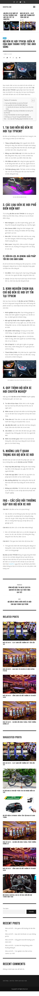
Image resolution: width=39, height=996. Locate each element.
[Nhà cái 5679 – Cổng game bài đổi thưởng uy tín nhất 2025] (16, 684)
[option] (11, 21)
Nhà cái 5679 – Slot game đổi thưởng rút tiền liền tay (27, 15)
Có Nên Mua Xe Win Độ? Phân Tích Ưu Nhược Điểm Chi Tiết (19, 791)
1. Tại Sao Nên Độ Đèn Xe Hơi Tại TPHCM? (16, 103)
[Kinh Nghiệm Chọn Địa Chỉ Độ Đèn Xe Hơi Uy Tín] (19, 71)
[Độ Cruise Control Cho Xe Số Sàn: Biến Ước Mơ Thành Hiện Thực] (16, 883)
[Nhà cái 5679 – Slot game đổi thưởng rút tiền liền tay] (16, 631)
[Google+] (17, 2)
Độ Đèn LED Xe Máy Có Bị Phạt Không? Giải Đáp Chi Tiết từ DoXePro (10, 16)
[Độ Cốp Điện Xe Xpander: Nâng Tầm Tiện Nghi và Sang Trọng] (16, 805)
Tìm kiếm (6, 908)
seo (23, 20)
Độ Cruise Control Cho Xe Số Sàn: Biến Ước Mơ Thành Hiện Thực (17, 896)
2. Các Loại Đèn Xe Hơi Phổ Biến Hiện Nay (15, 105)
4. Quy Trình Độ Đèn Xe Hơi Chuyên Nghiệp (16, 115)
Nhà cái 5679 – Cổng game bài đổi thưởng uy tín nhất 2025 (19, 696)
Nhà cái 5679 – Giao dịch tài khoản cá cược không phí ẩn (18, 670)
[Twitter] (20, 2)
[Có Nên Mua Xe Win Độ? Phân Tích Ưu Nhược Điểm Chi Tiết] (16, 778)
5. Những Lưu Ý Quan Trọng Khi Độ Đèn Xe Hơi (17, 117)
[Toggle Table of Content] (32, 100)
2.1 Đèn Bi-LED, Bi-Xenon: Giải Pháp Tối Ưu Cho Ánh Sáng (19, 108)
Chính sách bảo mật (21, 981)
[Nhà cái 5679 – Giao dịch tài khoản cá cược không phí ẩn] (16, 657)
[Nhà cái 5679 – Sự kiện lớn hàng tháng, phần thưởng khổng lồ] (16, 710)
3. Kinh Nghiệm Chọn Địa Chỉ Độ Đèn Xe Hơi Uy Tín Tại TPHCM (18, 112)
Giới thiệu (6, 981)
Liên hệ (11, 981)
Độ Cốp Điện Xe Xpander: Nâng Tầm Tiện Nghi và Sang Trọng (19, 816)
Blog (4, 38)
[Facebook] (14, 2)
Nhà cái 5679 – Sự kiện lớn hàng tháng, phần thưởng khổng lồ (19, 723)
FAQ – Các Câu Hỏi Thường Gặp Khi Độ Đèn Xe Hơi (18, 119)
